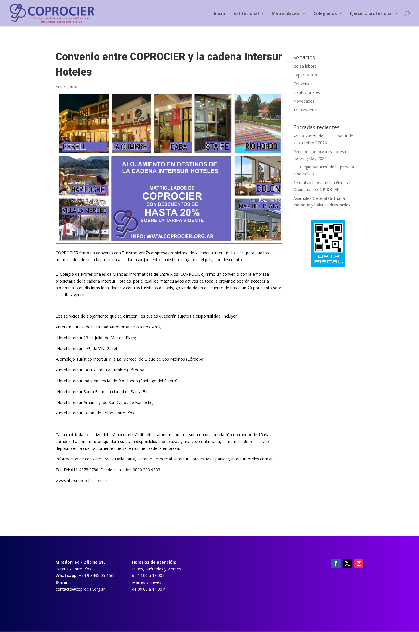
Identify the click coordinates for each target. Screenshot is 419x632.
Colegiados (325, 13)
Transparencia (306, 110)
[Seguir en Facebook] (336, 563)
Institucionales (306, 92)
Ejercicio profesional (371, 13)
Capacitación (305, 75)
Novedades (303, 101)
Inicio (219, 13)
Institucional (246, 13)
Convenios (303, 83)
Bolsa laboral (305, 66)
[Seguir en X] (347, 563)
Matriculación (286, 13)
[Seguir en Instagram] (358, 563)
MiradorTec (67, 562)
